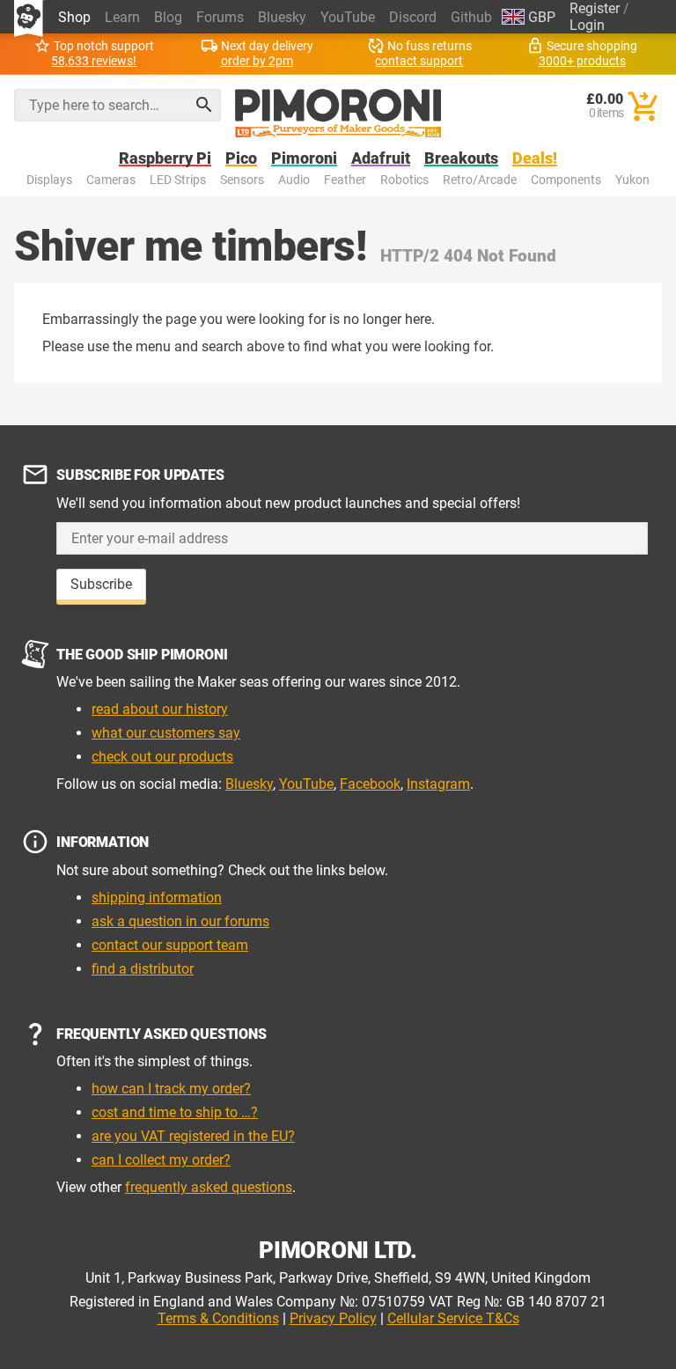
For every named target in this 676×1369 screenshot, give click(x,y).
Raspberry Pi (165, 158)
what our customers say (166, 733)
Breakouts (461, 158)
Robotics (404, 180)
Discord (413, 17)
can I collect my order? (161, 1160)
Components (566, 180)
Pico (241, 158)
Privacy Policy (333, 1318)
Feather (345, 180)
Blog (168, 17)
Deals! (534, 158)
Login (587, 25)
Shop (74, 17)
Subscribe (101, 584)
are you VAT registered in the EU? (193, 1136)
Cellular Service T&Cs (453, 1318)
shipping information (157, 897)
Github (471, 17)
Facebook (370, 784)
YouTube (347, 17)
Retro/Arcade (480, 180)
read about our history (160, 709)
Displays (49, 180)
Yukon (632, 180)
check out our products (162, 756)
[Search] (204, 104)
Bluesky (282, 17)
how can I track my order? (171, 1088)
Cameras (111, 180)
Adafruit (380, 158)
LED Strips (178, 180)
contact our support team (170, 945)
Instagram (438, 784)
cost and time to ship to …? (175, 1112)
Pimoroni (304, 158)
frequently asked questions (208, 1187)
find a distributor (143, 969)
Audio (294, 180)
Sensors (242, 180)
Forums (220, 17)
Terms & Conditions (218, 1318)
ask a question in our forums (180, 921)
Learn (122, 17)
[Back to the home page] (338, 113)
